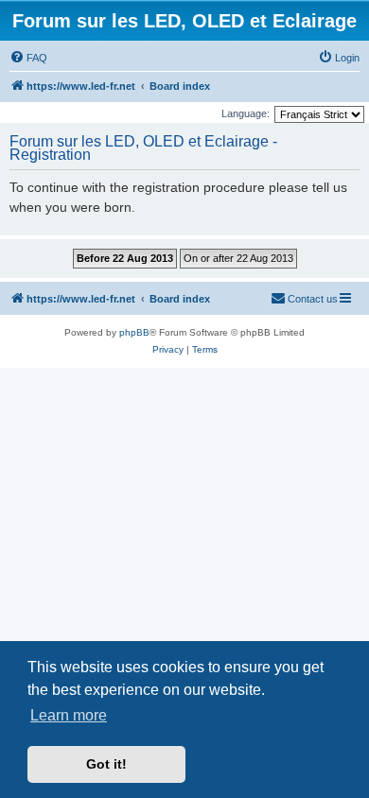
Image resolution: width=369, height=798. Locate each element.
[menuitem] (28, 57)
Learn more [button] (68, 715)
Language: (245, 113)
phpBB (134, 332)
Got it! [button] (106, 764)
